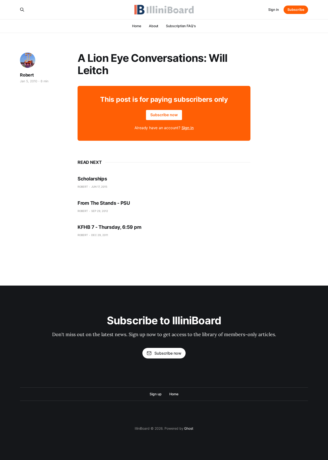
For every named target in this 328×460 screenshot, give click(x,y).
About (153, 26)
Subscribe (295, 9)
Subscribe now (164, 114)
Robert (27, 74)
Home (136, 26)
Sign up (155, 394)
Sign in (273, 9)
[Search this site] (22, 9)
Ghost (188, 428)
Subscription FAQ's (181, 26)
